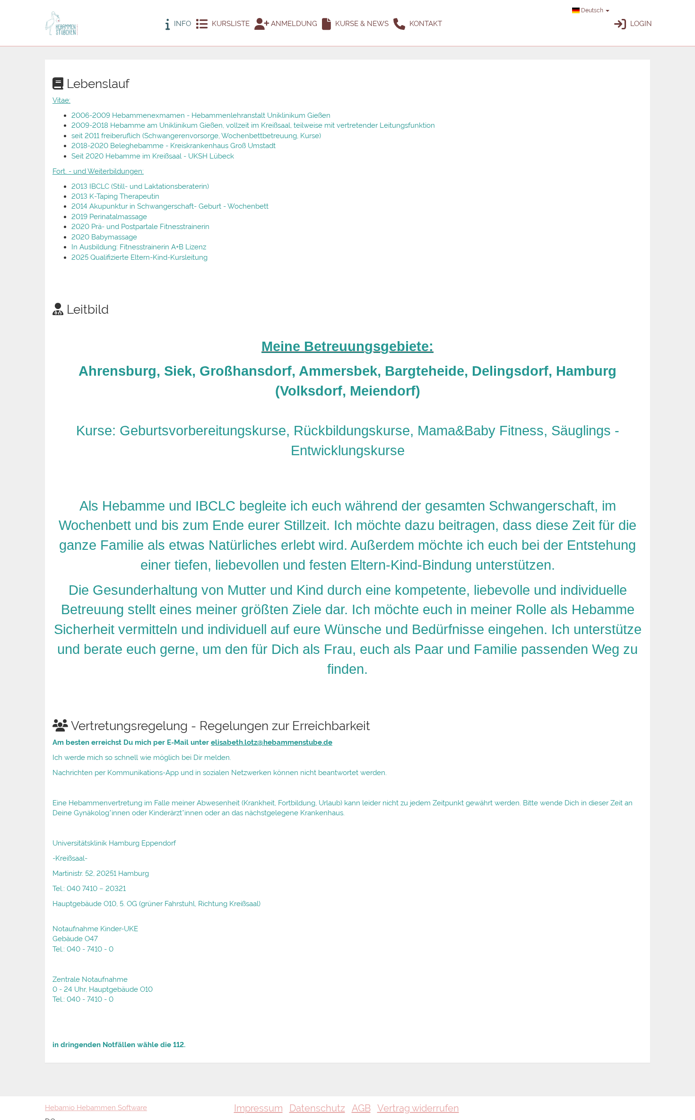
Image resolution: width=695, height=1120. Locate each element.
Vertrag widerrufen (418, 1108)
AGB (361, 1108)
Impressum (258, 1108)
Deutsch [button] (592, 10)
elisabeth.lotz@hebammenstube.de (271, 742)
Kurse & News (361, 23)
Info (181, 23)
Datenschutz (317, 1108)
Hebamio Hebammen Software (96, 1107)
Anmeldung (293, 23)
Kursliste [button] (230, 23)
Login (640, 23)
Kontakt (425, 23)
